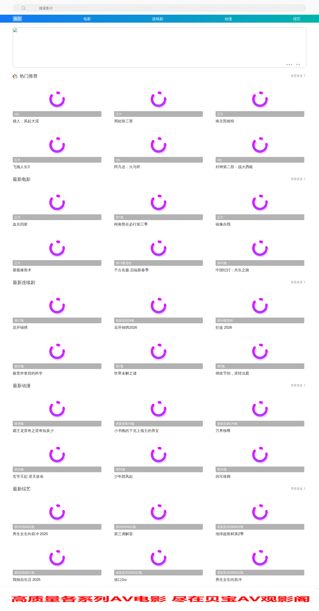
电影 (87, 18)
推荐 (17, 18)
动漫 (228, 18)
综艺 (297, 18)
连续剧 (157, 18)
